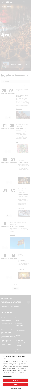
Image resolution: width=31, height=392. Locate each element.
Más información (7, 376)
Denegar (15, 384)
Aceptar (15, 380)
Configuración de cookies (15, 388)
